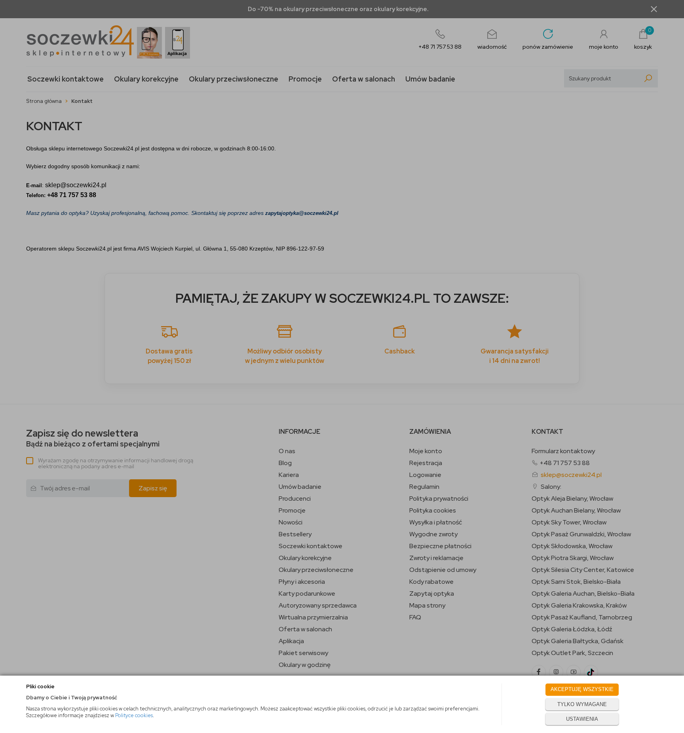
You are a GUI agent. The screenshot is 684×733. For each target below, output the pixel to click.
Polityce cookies (134, 715)
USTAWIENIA (582, 719)
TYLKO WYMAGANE (582, 704)
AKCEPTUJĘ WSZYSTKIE (582, 689)
